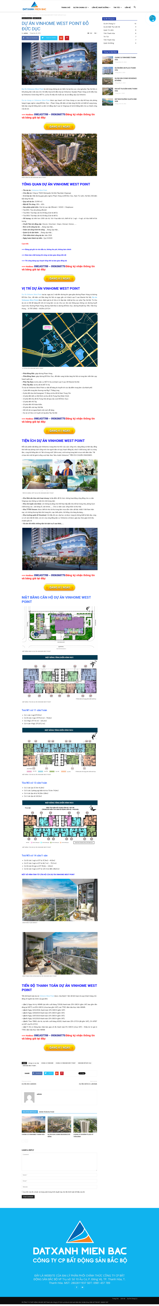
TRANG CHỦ (65, 7)
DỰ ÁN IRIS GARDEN (29, 1084)
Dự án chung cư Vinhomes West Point (36, 100)
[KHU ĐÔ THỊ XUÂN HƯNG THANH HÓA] (107, 91)
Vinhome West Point (47, 996)
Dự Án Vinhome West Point (31, 294)
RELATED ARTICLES (30, 1112)
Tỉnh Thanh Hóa (109, 33)
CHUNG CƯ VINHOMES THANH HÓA (33, 1134)
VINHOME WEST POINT (29, 1065)
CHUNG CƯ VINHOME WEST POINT (66, 1063)
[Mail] (82, 1287)
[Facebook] (76, 1287)
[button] (134, 7)
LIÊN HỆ (128, 7)
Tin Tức (106, 37)
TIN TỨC (116, 7)
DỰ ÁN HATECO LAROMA (88, 1084)
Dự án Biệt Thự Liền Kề (112, 27)
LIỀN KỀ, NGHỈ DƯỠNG (100, 7)
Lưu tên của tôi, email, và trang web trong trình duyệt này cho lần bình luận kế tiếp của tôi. (54, 1192)
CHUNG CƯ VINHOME (47, 1063)
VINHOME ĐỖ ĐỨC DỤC (84, 1063)
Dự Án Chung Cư (132, 1298)
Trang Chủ (115, 1298)
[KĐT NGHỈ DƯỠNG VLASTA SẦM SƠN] (107, 102)
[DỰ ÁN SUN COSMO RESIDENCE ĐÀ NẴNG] (59, 1124)
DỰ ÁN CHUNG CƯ (80, 7)
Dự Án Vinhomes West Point (32, 89)
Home (24, 15)
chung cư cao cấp (33, 1063)
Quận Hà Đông (109, 43)
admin (26, 33)
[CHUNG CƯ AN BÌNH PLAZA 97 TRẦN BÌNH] (85, 1124)
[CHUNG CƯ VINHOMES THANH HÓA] (33, 1124)
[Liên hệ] (151, 20)
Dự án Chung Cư (26, 18)
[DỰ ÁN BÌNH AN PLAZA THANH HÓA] (107, 70)
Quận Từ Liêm (37, 18)
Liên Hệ (123, 1298)
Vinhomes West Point (39, 190)
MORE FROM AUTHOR (46, 1112)
